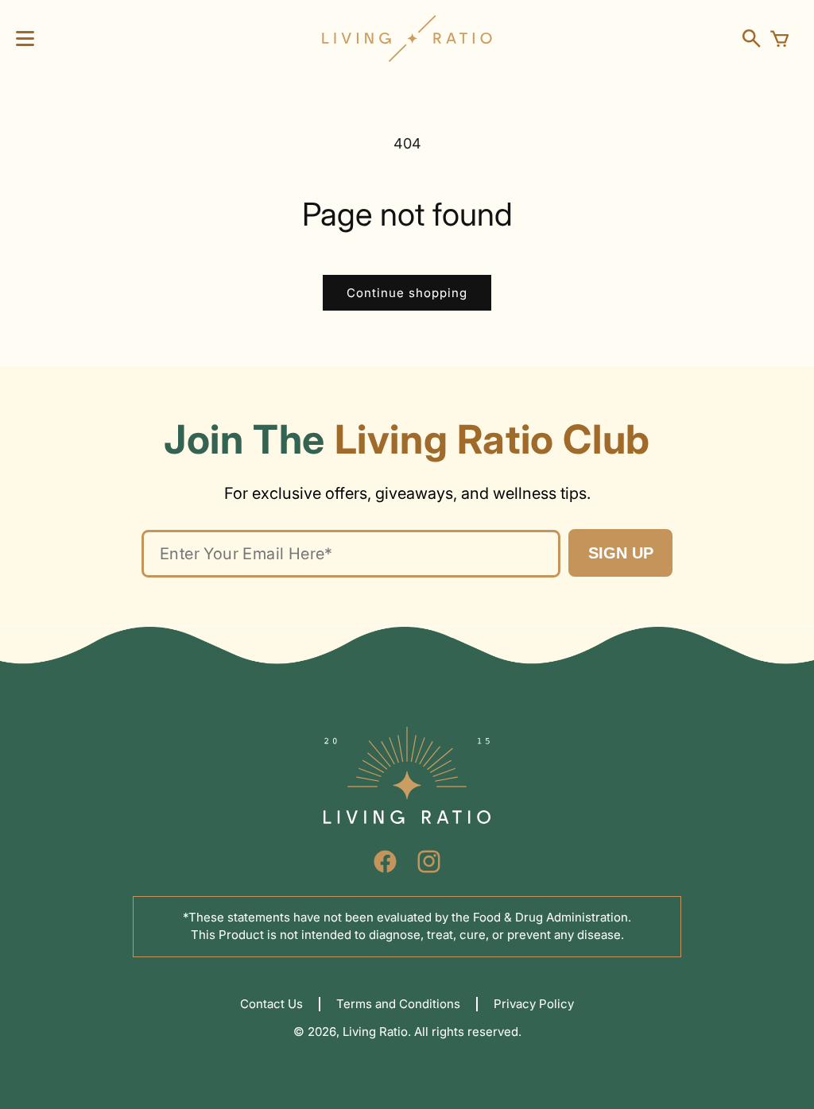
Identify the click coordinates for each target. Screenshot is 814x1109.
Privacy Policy (534, 1004)
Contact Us (271, 1004)
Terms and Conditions (398, 1004)
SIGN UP (620, 553)
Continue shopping (407, 292)
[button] (25, 38)
